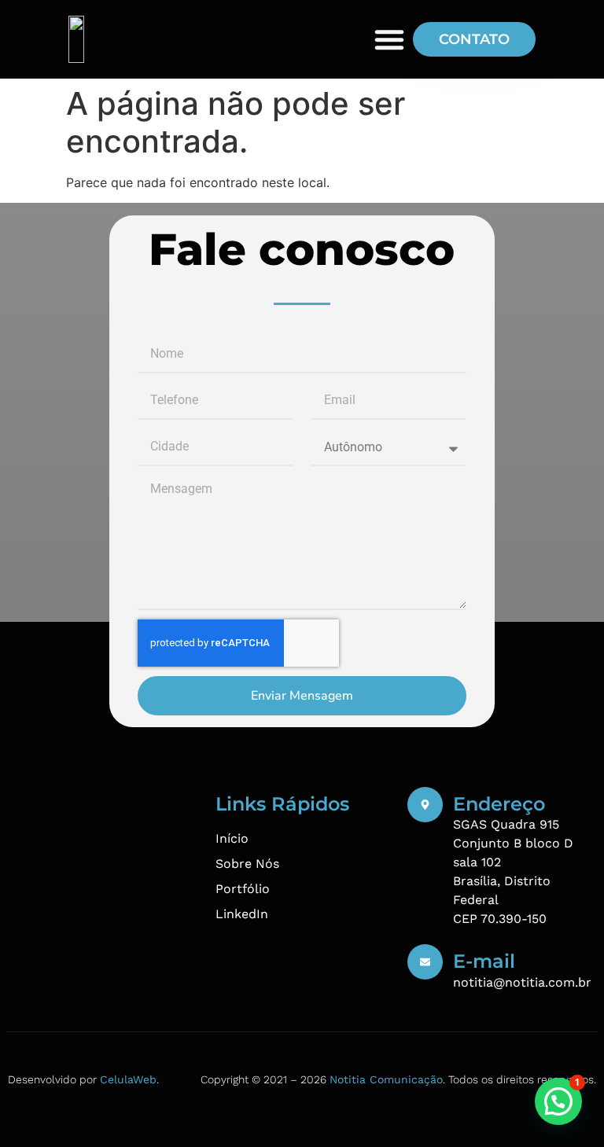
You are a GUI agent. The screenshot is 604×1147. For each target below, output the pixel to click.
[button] (558, 1101)
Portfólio (242, 888)
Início (232, 838)
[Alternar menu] (389, 39)
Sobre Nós (247, 863)
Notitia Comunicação (386, 1079)
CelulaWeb (128, 1079)
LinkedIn (241, 913)
